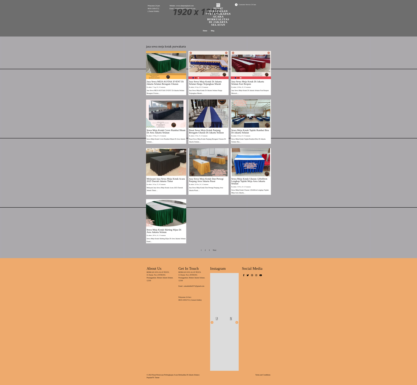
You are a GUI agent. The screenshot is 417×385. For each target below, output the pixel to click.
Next (214, 250)
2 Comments (163, 136)
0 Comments (205, 87)
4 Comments (162, 87)
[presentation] (212, 322)
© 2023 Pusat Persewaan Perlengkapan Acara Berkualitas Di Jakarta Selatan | (173, 375)
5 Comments (247, 136)
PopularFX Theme (153, 377)
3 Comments (162, 235)
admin (150, 87)
